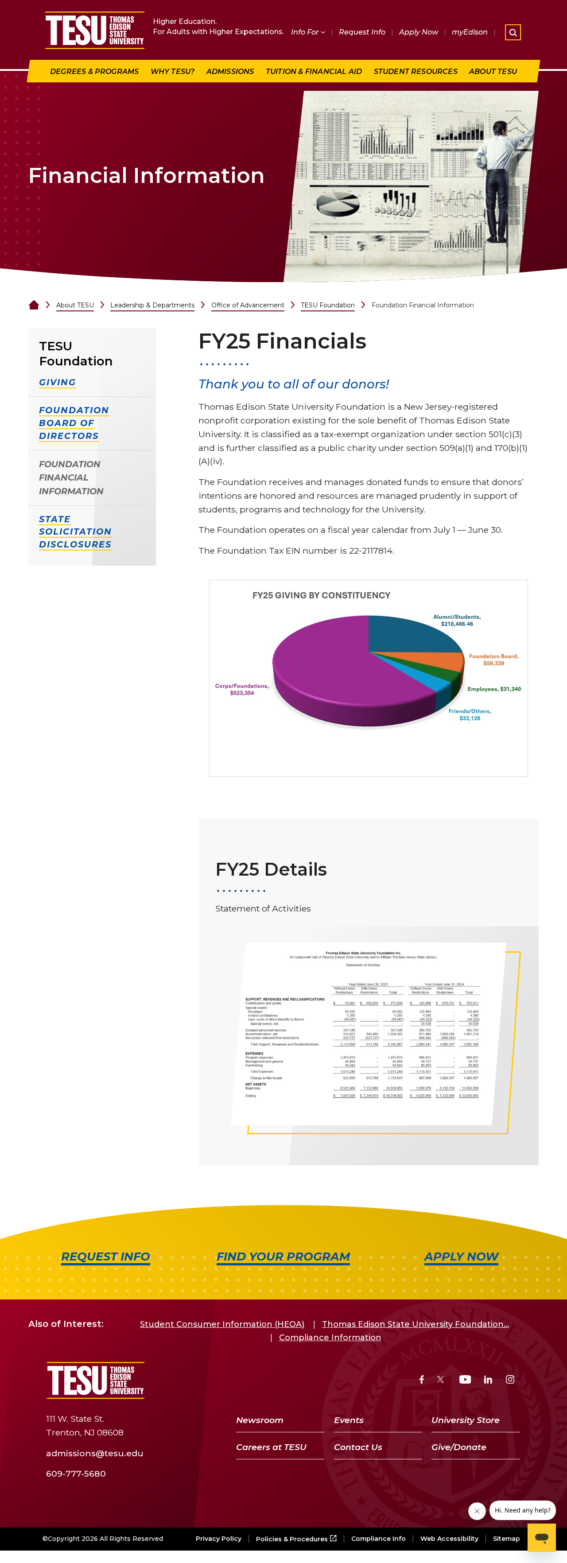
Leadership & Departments (152, 305)
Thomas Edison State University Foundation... (415, 1324)
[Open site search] (513, 32)
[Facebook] (421, 1380)
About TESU (75, 305)
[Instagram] (510, 1380)
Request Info (362, 32)
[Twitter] (441, 1380)
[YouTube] (465, 1380)
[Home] (33, 305)
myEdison (470, 32)
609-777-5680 (76, 1473)
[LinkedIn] (488, 1380)
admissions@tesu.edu (95, 1452)
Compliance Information (330, 1337)
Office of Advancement (247, 305)
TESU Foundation (328, 305)
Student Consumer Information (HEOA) (222, 1324)
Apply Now (418, 32)
